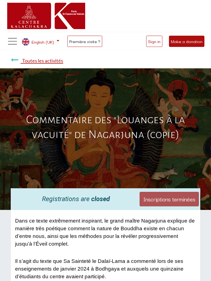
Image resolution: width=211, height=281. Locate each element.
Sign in (154, 41)
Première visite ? (84, 41)
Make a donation (186, 41)
